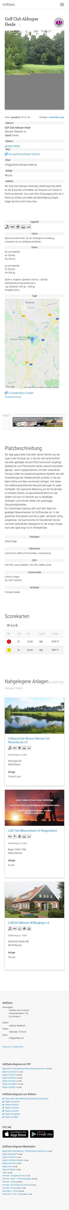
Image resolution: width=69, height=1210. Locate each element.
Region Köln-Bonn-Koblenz (13, 1160)
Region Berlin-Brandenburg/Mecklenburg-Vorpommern (24, 1068)
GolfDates (9, 4)
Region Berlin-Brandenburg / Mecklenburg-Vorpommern (24, 1151)
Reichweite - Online (10, 1191)
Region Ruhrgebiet (9, 1084)
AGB (4, 1172)
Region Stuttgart (9, 1087)
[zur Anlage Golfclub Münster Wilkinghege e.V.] (34, 900)
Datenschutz (18, 1047)
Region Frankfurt (9, 1075)
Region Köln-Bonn (9, 1078)
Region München (9, 1081)
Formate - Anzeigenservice (13, 1175)
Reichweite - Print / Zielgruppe (14, 1194)
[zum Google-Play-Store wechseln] (42, 1137)
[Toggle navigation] (62, 4)
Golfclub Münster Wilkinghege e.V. (29, 923)
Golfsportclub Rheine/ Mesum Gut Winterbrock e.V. (29, 740)
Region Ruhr (7, 1166)
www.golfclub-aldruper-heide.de (24, 154)
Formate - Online (9, 1181)
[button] (7, 227)
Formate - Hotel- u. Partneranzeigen (16, 1178)
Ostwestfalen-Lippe (56, 117)
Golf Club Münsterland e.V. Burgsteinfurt (32, 831)
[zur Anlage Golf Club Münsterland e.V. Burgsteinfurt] (34, 808)
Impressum (7, 1047)
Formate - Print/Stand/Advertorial (16, 1185)
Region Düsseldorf (9, 1072)
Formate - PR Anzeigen (11, 1188)
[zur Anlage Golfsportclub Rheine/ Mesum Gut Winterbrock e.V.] (34, 716)
